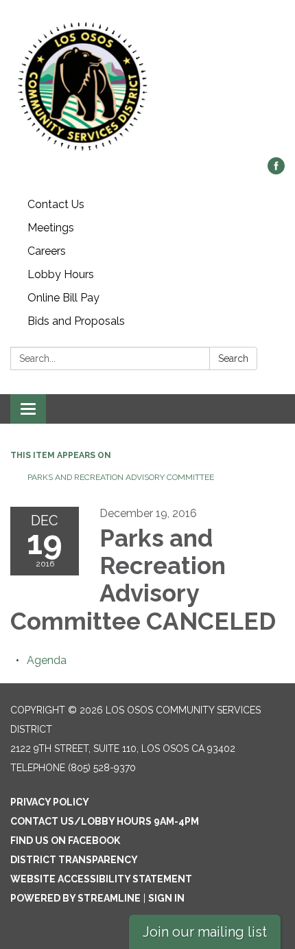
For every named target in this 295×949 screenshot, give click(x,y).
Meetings (50, 227)
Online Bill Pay (63, 297)
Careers (46, 251)
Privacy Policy (49, 802)
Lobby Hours (60, 274)
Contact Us (55, 204)
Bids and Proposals (76, 321)
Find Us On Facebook (65, 840)
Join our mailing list (205, 932)
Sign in (166, 898)
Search (233, 358)
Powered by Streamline (75, 898)
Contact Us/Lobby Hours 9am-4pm (104, 821)
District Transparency (74, 859)
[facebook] (276, 170)
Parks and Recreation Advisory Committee (120, 477)
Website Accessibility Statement (101, 878)
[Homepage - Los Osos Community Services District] (147, 85)
